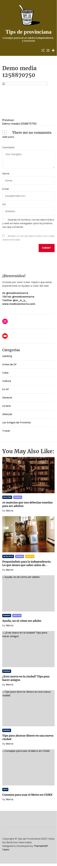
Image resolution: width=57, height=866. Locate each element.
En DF (5, 389)
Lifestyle (7, 414)
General (7, 397)
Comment (8, 147)
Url (4, 204)
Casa (5, 372)
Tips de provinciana (28, 32)
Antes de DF (9, 364)
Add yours (8, 137)
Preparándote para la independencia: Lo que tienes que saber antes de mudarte (26, 565)
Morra (9, 510)
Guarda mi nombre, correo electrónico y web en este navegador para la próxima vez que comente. (28, 223)
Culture (6, 381)
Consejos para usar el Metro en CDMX (27, 794)
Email (5, 189)
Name (5, 173)
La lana (6, 406)
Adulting (7, 356)
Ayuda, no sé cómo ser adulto (21, 620)
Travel (6, 431)
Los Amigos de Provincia (16, 422)
